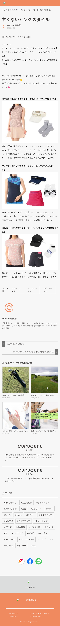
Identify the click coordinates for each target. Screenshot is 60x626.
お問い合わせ (13, 616)
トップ (4, 10)
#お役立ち (43, 533)
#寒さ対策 (8, 545)
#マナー (49, 508)
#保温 (33, 545)
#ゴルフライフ (16, 289)
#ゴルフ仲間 (34, 527)
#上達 (23, 508)
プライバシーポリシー (37, 616)
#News (18, 515)
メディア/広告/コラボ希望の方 (39, 613)
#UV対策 (8, 527)
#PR (5, 533)
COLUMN (14, 10)
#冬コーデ (21, 545)
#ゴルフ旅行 (9, 539)
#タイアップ (17, 533)
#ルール (7, 515)
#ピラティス (36, 508)
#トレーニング (40, 521)
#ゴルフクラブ (45, 515)
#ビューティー (48, 289)
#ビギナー (30, 515)
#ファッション (32, 289)
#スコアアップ (23, 521)
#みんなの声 (26, 502)
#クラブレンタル (45, 539)
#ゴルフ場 (8, 521)
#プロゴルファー (26, 539)
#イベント (49, 527)
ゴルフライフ (26, 10)
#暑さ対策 (20, 527)
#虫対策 (30, 533)
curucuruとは (13, 613)
